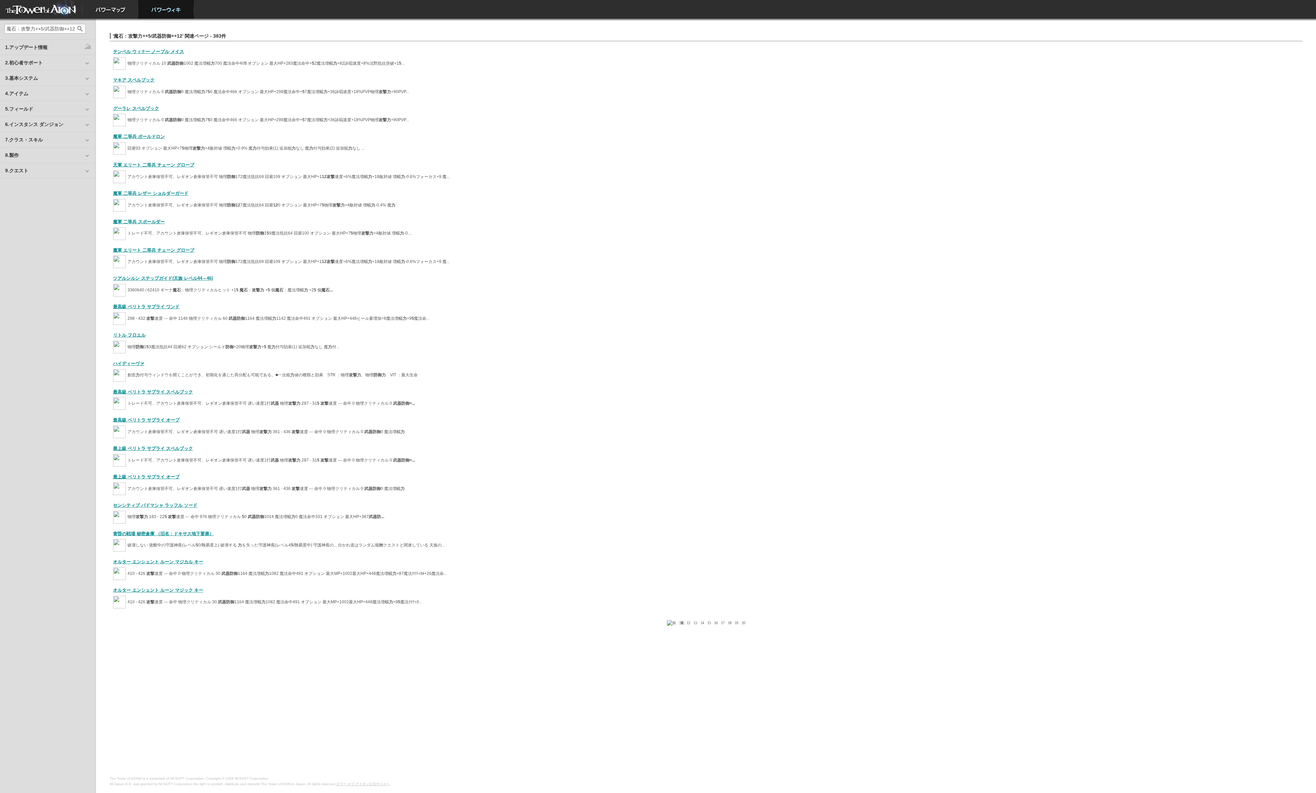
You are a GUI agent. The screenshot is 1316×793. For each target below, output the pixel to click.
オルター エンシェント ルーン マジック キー (158, 590)
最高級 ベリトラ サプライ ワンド (146, 306)
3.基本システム (21, 78)
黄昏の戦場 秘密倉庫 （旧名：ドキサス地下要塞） (163, 533)
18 (729, 623)
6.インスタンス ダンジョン (34, 124)
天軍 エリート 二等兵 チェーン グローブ (153, 164)
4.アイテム (16, 93)
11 (681, 623)
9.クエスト (16, 170)
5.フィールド (19, 109)
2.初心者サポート (24, 62)
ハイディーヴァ (128, 363)
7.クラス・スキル (24, 139)
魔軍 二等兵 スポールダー (139, 221)
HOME (41, 9)
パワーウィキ (166, 9)
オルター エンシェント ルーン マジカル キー (158, 561)
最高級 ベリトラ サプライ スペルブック (153, 391)
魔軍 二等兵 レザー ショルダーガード (150, 193)
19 (736, 623)
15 (709, 623)
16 (716, 623)
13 (695, 623)
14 (702, 623)
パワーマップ (110, 9)
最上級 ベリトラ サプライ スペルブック (153, 448)
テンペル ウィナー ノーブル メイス (148, 51)
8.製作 (12, 155)
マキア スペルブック (134, 80)
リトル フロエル (129, 335)
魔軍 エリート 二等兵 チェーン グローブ (153, 250)
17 (722, 623)
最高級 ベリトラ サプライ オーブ (146, 420)
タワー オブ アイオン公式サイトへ (363, 784)
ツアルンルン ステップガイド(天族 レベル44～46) (163, 278)
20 (743, 623)
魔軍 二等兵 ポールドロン (139, 136)
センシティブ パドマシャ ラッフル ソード (155, 505)
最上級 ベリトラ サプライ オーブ (146, 476)
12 (688, 623)
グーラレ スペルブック (136, 108)
